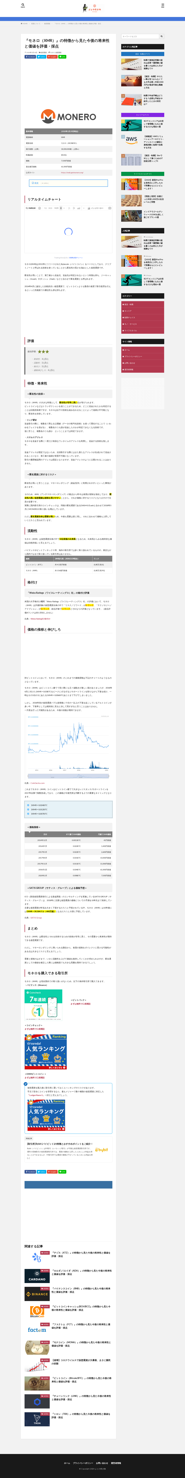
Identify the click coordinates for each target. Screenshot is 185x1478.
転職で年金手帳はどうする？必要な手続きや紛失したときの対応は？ (153, 99)
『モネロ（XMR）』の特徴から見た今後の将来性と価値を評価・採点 (77, 24)
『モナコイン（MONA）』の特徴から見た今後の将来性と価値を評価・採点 (81, 1344)
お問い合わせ (129, 363)
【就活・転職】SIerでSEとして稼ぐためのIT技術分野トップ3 (153, 158)
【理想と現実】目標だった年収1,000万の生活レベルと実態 (154, 199)
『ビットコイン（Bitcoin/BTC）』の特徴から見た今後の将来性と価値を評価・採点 (82, 1380)
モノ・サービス (130, 324)
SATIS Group (36, 917)
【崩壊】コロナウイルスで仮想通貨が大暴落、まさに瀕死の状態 (81, 1362)
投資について (35, 24)
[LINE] (62, 57)
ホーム (127, 350)
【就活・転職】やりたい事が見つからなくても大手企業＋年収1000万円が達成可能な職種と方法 (153, 82)
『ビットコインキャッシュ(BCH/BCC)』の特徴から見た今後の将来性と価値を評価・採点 (81, 1308)
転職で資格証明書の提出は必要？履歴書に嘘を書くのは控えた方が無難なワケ (153, 64)
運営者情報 (128, 369)
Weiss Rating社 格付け (40, 619)
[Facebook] (30, 57)
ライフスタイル (130, 330)
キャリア (128, 311)
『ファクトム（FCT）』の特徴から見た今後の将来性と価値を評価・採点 (81, 1326)
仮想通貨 (47, 24)
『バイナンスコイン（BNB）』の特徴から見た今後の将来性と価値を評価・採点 (81, 1290)
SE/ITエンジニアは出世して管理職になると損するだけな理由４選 (154, 124)
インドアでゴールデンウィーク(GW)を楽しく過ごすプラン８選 (154, 214)
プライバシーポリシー (133, 356)
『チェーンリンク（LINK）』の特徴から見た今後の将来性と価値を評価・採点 (81, 1398)
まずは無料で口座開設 (35, 1077)
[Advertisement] (68, 83)
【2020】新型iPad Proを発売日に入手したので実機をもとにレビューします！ (153, 184)
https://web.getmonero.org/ (72, 172)
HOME (25, 24)
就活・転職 (128, 304)
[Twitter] (41, 57)
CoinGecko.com (38, 783)
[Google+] (52, 57)
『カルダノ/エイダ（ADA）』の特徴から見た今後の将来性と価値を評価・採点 (82, 1272)
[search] (161, 36)
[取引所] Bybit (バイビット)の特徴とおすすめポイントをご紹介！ (60, 1143)
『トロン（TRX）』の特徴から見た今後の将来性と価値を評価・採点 (81, 1416)
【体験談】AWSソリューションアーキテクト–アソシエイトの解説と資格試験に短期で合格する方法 (154, 142)
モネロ (52, 52)
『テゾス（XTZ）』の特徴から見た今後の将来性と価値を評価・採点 (81, 1254)
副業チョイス (129, 317)
